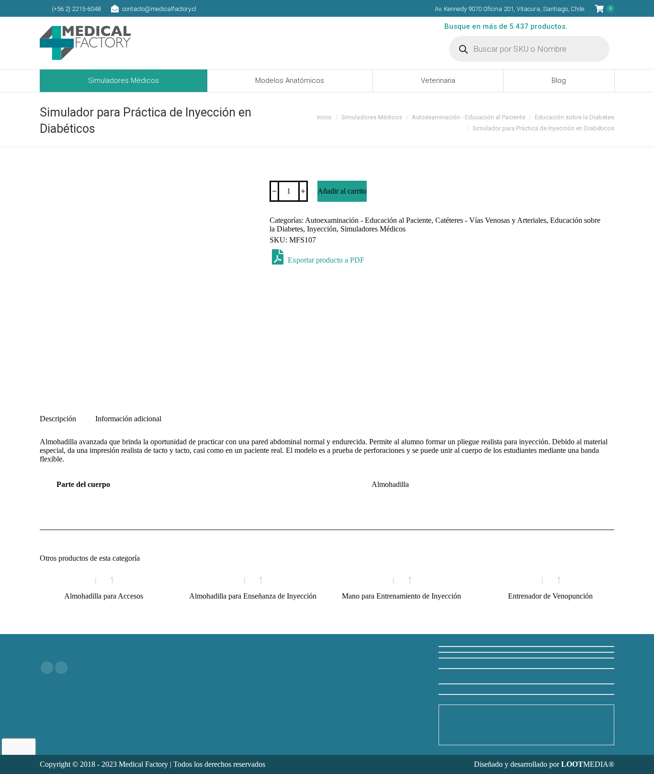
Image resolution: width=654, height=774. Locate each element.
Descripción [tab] (58, 419)
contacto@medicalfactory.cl (159, 8)
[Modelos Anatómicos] (327, 653)
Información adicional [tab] (128, 419)
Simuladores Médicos (373, 229)
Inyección (322, 229)
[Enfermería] (327, 662)
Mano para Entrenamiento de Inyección (401, 596)
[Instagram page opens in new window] (61, 667)
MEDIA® (587, 764)
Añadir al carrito (342, 191)
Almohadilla (390, 484)
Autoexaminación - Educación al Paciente (368, 220)
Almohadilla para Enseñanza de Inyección (252, 596)
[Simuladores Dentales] (327, 667)
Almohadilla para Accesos (103, 596)
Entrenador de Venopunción (550, 596)
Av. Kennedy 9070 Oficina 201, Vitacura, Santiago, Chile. (510, 8)
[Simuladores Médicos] (327, 648)
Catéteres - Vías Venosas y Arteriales (490, 220)
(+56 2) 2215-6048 (76, 8)
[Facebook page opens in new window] (47, 667)
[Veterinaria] (327, 658)
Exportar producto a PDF (325, 260)
